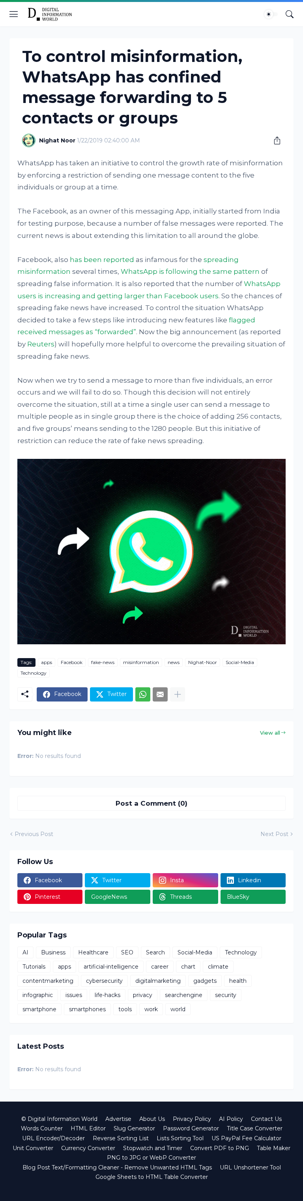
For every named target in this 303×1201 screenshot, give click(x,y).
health (238, 980)
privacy (142, 995)
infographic (37, 995)
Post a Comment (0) (151, 803)
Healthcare (93, 952)
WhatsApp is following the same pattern (190, 271)
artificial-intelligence (111, 966)
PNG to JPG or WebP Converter (151, 1157)
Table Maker (273, 1148)
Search (155, 952)
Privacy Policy (192, 1118)
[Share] (274, 140)
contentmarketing (47, 980)
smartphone (39, 1009)
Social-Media (240, 662)
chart (188, 966)
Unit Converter (33, 1148)
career (159, 966)
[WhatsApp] (142, 694)
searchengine (183, 995)
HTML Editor (88, 1128)
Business (53, 952)
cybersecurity (104, 980)
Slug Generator (134, 1128)
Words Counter (42, 1128)
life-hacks (107, 995)
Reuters (40, 344)
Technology (34, 673)
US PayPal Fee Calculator (246, 1138)
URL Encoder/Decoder (53, 1138)
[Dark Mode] (271, 14)
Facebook (71, 662)
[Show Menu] (14, 14)
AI (25, 952)
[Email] (160, 694)
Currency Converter (88, 1148)
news (174, 662)
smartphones (87, 1009)
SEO (127, 952)
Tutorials (33, 966)
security (225, 995)
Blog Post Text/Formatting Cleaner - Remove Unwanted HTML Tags (117, 1167)
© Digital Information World (59, 1118)
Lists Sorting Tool (180, 1138)
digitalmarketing (158, 980)
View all (270, 733)
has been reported (102, 260)
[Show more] (177, 694)
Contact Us (266, 1118)
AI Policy (231, 1118)
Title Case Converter (254, 1128)
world (177, 1009)
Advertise (118, 1118)
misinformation (141, 662)
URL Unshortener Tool (250, 1167)
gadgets (205, 980)
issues (73, 995)
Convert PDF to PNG (219, 1148)
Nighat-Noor (202, 662)
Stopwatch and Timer (152, 1148)
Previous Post (34, 834)
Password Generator (191, 1128)
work (151, 1009)
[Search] (289, 14)
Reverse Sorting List (121, 1138)
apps (46, 662)
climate (218, 966)
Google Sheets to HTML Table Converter (151, 1176)
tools (125, 1009)
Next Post (274, 834)
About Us (152, 1118)
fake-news (102, 662)
